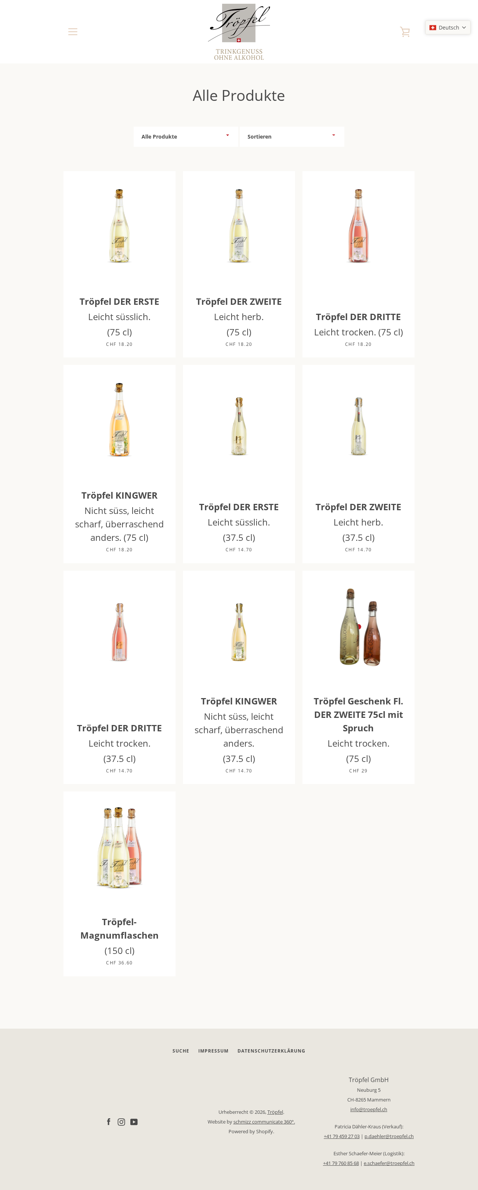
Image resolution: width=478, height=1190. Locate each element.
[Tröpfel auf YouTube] (134, 1121)
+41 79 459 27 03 (342, 1136)
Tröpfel (275, 1112)
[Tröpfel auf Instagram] (121, 1121)
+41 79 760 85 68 (341, 1163)
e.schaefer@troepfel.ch (389, 1163)
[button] (448, 27)
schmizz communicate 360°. (264, 1121)
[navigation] (72, 31)
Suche (181, 1051)
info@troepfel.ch (368, 1109)
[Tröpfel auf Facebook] (108, 1121)
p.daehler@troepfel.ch (389, 1136)
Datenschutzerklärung (271, 1051)
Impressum (213, 1051)
